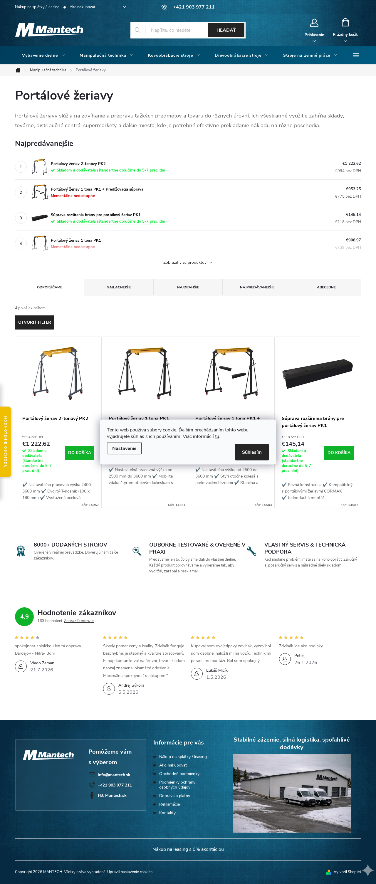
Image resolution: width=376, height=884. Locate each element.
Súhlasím (252, 452)
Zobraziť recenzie (79, 620)
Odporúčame (49, 287)
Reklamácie (169, 804)
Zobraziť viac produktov (185, 262)
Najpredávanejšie (257, 287)
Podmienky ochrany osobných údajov (177, 784)
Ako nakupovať (82, 7)
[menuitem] (44, 55)
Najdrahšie (188, 287)
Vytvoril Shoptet (347, 872)
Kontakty (167, 813)
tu (217, 436)
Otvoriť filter (34, 322)
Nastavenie (124, 448)
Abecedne (326, 287)
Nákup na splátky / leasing (37, 7)
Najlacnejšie (119, 287)
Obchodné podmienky (179, 774)
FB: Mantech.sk (112, 795)
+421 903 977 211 (115, 785)
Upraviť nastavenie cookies (129, 872)
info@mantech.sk (114, 775)
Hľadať (226, 30)
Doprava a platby (174, 796)
